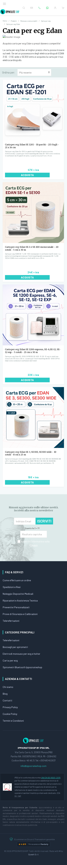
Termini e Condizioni (13, 720)
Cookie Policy (10, 713)
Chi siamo (8, 686)
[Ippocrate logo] (33, 740)
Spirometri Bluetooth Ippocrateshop (22, 667)
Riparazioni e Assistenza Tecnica (20, 600)
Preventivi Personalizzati (16, 607)
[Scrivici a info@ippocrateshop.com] (32, 8)
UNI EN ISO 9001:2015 (50, 777)
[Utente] (55, 8)
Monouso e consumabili (28, 21)
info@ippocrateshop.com (33, 766)
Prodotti (14, 21)
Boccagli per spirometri (15, 646)
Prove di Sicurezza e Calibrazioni (20, 613)
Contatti (7, 700)
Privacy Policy (10, 707)
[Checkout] (63, 8)
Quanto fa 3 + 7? (32, 528)
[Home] (10, 12)
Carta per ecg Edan (32, 31)
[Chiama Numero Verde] (39, 8)
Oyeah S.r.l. (33, 854)
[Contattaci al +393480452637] (47, 8)
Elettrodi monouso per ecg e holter (21, 653)
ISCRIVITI (44, 521)
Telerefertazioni (11, 620)
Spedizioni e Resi (12, 586)
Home (5, 21)
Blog (5, 693)
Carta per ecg (46, 21)
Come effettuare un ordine (17, 580)
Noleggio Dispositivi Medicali (18, 593)
